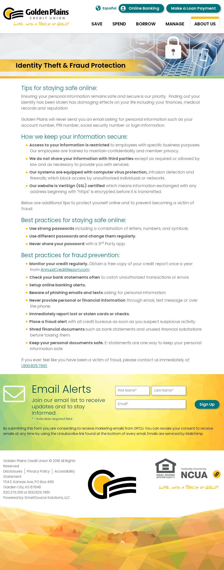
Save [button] (96, 24)
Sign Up (207, 404)
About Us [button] (205, 24)
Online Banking (144, 8)
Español (109, 8)
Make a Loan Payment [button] (193, 8)
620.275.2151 (13, 492)
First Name (127, 390)
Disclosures (12, 471)
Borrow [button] (146, 24)
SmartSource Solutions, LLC (47, 497)
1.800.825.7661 (34, 365)
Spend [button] (119, 24)
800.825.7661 (39, 492)
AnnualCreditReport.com (65, 269)
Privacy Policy (38, 471)
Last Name (164, 390)
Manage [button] (175, 24)
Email (123, 403)
